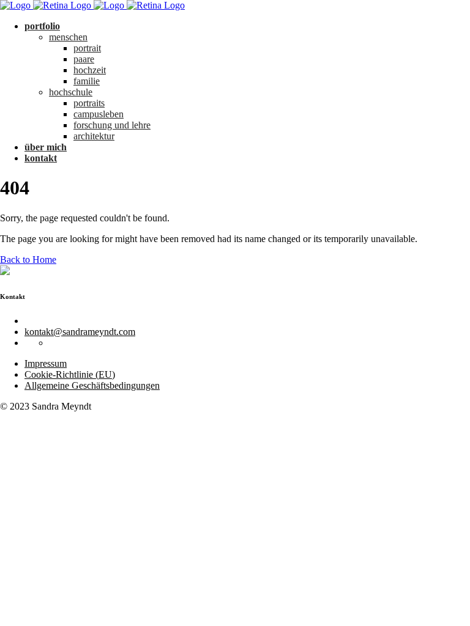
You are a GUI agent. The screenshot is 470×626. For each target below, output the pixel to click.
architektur (93, 136)
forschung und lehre (112, 125)
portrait (87, 48)
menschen (68, 37)
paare (83, 59)
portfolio (42, 26)
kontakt (40, 158)
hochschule (70, 92)
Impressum (45, 363)
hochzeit (89, 70)
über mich (45, 147)
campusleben (98, 114)
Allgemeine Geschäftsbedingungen (92, 385)
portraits (89, 103)
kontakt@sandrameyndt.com (79, 331)
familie (86, 81)
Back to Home (28, 259)
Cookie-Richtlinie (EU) (69, 374)
